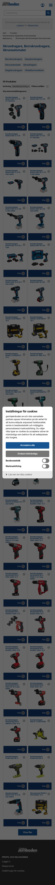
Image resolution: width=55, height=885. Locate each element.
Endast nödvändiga (28, 453)
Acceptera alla (27, 445)
